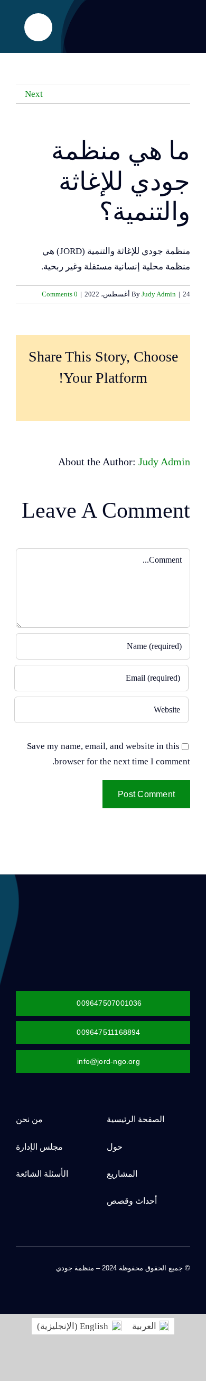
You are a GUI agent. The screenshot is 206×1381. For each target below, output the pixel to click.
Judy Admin (159, 294)
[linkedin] (119, 1278)
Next (34, 94)
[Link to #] (38, 27)
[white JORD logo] (129, 911)
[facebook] (187, 1278)
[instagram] (153, 1278)
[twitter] (170, 1278)
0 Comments (60, 294)
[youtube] (136, 1278)
